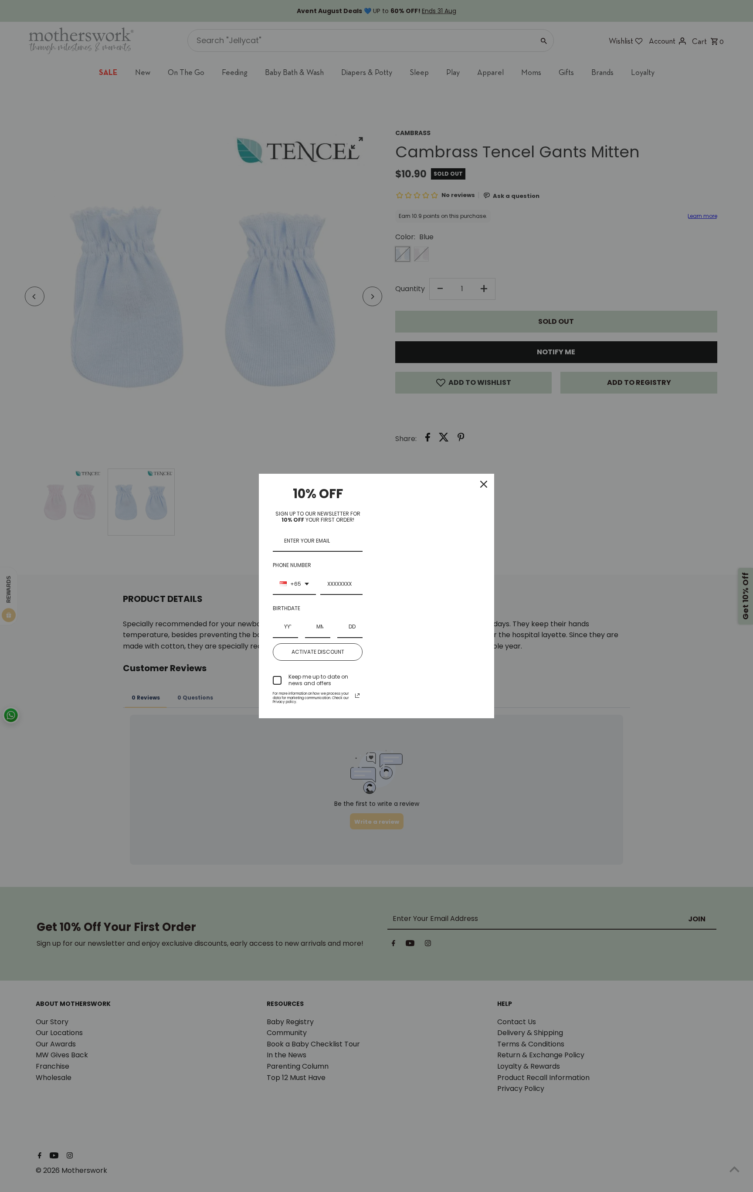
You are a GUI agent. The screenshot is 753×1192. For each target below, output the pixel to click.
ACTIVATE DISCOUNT (318, 651)
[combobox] (294, 584)
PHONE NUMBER (292, 565)
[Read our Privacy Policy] (357, 695)
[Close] (483, 484)
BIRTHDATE (286, 608)
